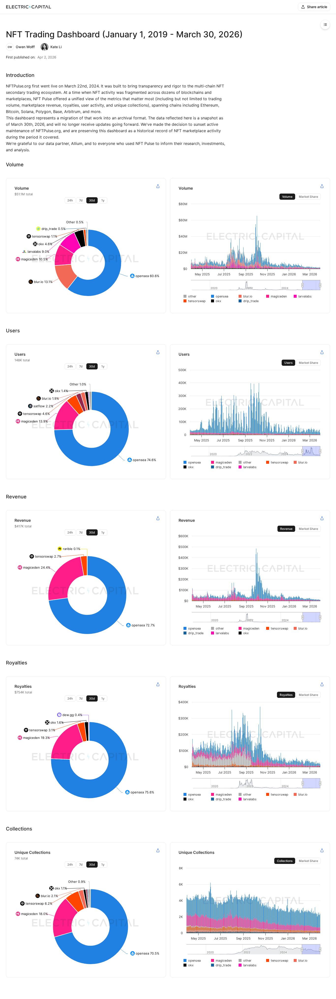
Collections (284, 861)
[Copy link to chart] (158, 186)
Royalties (286, 695)
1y (103, 200)
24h (70, 200)
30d (92, 200)
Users (288, 363)
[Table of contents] (325, 24)
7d (81, 200)
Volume (287, 196)
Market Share (308, 196)
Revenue (286, 529)
